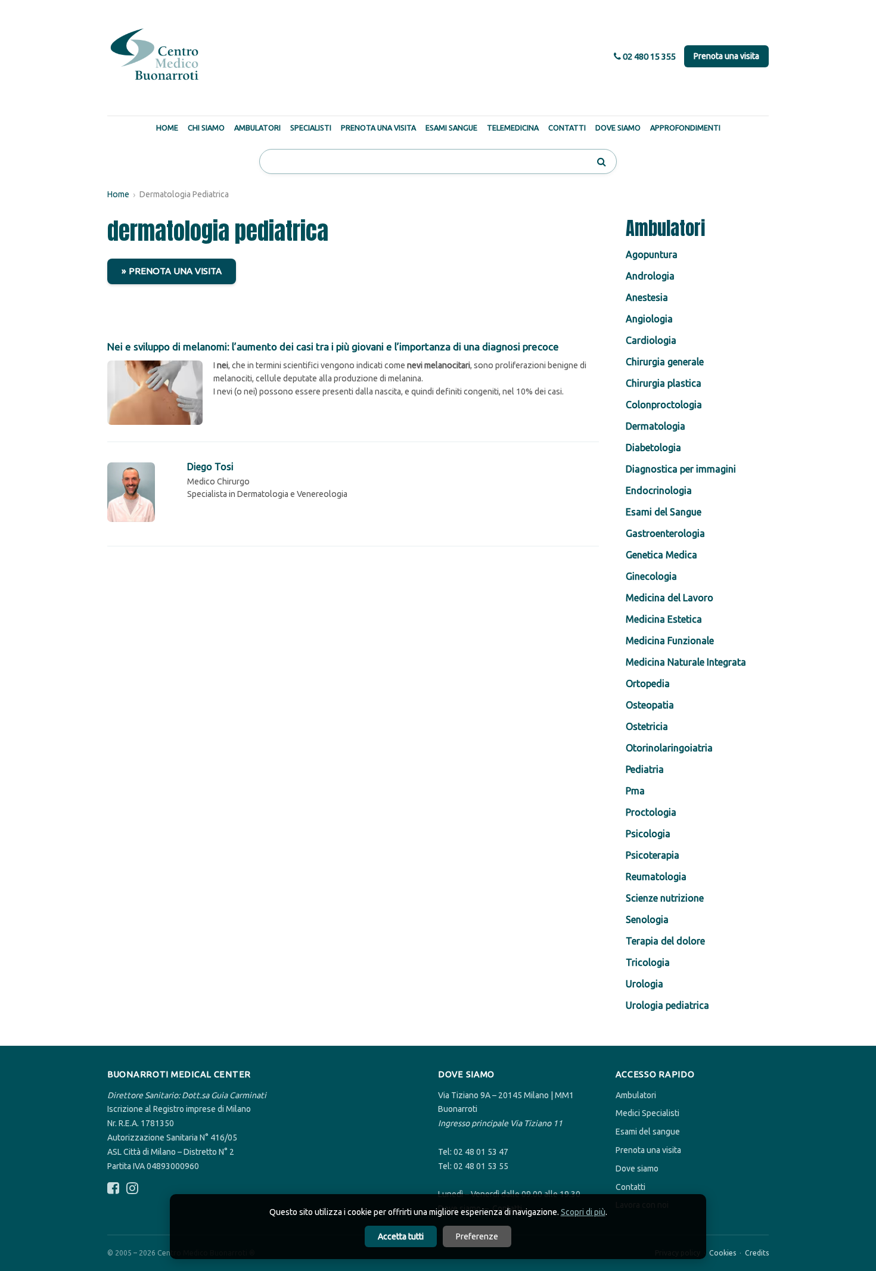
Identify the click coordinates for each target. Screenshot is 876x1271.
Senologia (647, 919)
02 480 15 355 (648, 56)
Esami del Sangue (663, 511)
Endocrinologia (659, 490)
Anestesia (647, 297)
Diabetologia (653, 447)
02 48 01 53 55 (480, 1166)
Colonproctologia (664, 404)
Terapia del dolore (665, 941)
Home (167, 127)
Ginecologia (651, 576)
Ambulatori (257, 127)
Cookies (722, 1253)
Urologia (644, 983)
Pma (635, 790)
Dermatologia (655, 426)
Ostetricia (647, 726)
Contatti (567, 127)
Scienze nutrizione (665, 898)
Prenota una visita (726, 56)
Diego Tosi (210, 466)
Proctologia (651, 812)
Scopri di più (583, 1212)
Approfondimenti (685, 127)
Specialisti (310, 127)
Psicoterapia (652, 855)
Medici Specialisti (647, 1113)
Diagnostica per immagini (681, 469)
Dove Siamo (618, 127)
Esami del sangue (648, 1131)
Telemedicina (513, 127)
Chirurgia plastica (663, 383)
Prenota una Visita (378, 127)
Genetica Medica (661, 554)
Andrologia (650, 276)
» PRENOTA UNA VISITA (172, 271)
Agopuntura (652, 254)
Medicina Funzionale (670, 640)
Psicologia (648, 833)
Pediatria (645, 769)
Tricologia (648, 962)
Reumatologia (656, 876)
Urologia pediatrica (667, 1005)
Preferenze (477, 1236)
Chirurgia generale (665, 361)
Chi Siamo (206, 127)
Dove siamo (637, 1168)
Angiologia (649, 318)
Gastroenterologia (665, 533)
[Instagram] (132, 1188)
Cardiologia (651, 340)
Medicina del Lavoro (669, 597)
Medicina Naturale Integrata (686, 662)
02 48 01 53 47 (480, 1152)
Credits (757, 1253)
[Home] (155, 54)
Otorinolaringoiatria (669, 747)
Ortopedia (648, 683)
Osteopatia (650, 705)
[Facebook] (113, 1188)
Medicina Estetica (664, 619)
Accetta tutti (401, 1236)
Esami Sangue (451, 127)
